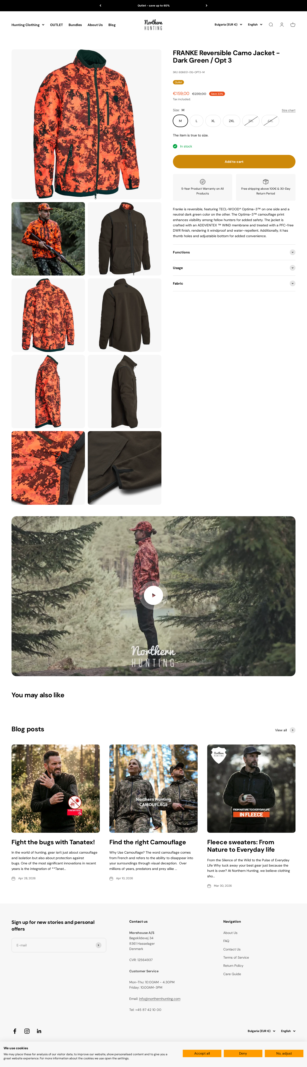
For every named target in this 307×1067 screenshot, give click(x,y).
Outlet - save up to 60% (154, 5)
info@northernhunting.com (159, 999)
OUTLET (56, 25)
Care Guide (232, 974)
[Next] (206, 5)
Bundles (75, 25)
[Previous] (100, 5)
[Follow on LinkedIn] (39, 1031)
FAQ (226, 941)
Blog (112, 25)
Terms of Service (236, 957)
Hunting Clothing (26, 25)
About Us (95, 25)
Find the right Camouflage (147, 842)
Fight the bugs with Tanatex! (53, 842)
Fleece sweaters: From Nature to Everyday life (241, 846)
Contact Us (232, 949)
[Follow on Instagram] (27, 1031)
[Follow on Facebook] (15, 1031)
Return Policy (233, 965)
